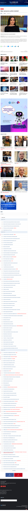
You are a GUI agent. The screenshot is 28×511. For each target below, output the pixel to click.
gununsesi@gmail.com (4, 492)
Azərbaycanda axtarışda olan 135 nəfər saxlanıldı (9, 285)
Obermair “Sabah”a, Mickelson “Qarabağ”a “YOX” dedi (12, 460)
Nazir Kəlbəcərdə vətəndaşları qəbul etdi (9, 423)
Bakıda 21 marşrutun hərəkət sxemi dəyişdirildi (9, 291)
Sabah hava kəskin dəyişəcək (7, 299)
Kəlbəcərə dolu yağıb (5, 417)
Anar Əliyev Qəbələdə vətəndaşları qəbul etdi (10, 401)
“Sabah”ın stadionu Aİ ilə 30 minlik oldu (8, 287)
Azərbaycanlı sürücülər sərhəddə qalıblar (9, 234)
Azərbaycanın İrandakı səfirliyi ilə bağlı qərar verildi (9, 419)
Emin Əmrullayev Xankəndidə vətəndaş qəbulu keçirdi (9, 403)
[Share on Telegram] (15, 46)
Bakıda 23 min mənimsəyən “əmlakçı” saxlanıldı (9, 360)
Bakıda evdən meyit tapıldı (6, 246)
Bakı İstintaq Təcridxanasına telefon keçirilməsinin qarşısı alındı (11, 399)
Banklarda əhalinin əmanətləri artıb (7, 293)
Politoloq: (12, 411)
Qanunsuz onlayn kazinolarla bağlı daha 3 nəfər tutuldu (14, 421)
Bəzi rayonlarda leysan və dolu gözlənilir (8, 458)
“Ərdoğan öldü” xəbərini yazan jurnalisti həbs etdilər (9, 250)
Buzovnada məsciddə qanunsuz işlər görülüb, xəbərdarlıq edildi (11, 464)
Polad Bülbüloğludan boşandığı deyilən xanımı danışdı (21, 148)
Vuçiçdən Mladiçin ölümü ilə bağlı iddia (8, 244)
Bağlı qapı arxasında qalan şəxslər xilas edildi (9, 305)
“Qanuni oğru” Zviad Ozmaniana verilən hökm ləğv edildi (10, 236)
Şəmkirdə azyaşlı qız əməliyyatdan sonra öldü (8, 303)
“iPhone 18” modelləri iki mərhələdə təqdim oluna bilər (13, 74)
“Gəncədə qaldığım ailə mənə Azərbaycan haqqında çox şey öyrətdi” (23, 64)
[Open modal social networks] (18, 46)
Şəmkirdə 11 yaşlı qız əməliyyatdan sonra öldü (9, 362)
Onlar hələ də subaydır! (13, 63)
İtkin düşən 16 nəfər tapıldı (6, 319)
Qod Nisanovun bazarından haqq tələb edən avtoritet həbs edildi (7, 163)
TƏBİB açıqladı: (12, 429)
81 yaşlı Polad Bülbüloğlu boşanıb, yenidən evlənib (20, 163)
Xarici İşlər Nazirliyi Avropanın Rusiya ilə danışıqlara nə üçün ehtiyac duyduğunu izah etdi (14, 468)
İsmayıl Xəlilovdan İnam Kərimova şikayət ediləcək (6, 178)
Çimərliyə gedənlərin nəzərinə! (7, 317)
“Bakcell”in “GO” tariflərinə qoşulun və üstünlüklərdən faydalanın (11, 456)
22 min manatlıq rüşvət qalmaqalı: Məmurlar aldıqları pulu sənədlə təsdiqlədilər (13, 315)
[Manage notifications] (26, 509)
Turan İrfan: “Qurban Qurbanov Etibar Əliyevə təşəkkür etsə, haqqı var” (12, 425)
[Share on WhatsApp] (2, 46)
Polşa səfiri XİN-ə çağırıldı (6, 397)
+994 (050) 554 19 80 (3, 491)
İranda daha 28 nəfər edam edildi (7, 248)
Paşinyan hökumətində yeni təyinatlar (7, 307)
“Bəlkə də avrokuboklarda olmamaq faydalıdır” (14, 452)
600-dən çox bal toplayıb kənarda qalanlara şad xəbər (10, 395)
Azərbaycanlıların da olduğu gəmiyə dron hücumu (10, 352)
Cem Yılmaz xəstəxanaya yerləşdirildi (8, 242)
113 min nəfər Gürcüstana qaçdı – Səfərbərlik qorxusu (9, 431)
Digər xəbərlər (14, 470)
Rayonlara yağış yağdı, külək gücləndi (8, 311)
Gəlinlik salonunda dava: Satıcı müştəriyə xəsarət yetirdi (10, 301)
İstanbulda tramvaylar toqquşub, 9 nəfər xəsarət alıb (9, 354)
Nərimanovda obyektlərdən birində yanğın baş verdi (9, 240)
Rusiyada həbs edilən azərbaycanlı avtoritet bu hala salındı (7, 148)
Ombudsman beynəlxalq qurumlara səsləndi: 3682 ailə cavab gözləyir (11, 297)
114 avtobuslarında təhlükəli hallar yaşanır (11, 415)
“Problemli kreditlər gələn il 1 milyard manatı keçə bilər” (10, 413)
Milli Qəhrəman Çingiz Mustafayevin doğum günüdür (9, 295)
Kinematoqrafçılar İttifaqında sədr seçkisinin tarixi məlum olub (10, 427)
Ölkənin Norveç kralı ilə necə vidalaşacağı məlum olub (9, 466)
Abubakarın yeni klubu (6, 289)
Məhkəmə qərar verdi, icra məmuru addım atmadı (13, 407)
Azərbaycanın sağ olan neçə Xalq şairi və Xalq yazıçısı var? (23, 94)
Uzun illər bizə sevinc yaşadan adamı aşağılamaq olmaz (14, 313)
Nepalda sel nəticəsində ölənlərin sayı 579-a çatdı (9, 366)
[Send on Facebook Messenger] (9, 46)
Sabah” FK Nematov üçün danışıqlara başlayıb (9, 462)
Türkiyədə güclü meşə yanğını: (10, 356)
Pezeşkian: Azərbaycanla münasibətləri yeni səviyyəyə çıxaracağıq (11, 283)
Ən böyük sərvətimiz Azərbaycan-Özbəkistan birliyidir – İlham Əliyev (11, 309)
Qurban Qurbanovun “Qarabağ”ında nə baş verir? (9, 454)
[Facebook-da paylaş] (5, 46)
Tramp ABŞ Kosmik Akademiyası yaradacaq (8, 364)
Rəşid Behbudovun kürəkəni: (11, 409)
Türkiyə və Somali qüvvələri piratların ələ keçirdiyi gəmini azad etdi (11, 238)
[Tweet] (13, 46)
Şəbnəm (5, 13)
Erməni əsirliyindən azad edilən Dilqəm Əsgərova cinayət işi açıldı (11, 281)
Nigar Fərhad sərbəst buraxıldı (7, 433)
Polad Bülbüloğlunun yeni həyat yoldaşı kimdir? (20, 178)
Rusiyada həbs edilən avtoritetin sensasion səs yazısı (7, 192)
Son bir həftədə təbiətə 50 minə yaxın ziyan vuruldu (9, 405)
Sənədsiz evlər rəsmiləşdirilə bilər (9, 358)
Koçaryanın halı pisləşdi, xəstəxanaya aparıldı (21, 191)
